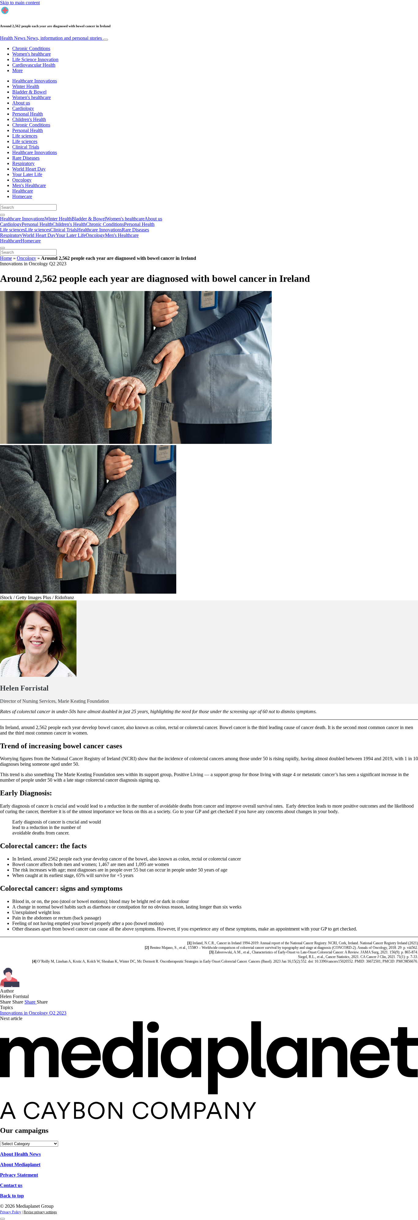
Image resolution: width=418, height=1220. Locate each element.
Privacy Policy (10, 1212)
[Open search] (2, 215)
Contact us (11, 1185)
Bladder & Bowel (29, 91)
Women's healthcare (31, 54)
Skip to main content (20, 2)
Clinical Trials (25, 146)
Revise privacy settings (40, 1212)
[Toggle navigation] (105, 40)
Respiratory (23, 163)
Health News (51, 38)
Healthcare (22, 191)
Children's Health (29, 119)
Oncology (22, 179)
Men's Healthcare (29, 185)
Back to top (12, 1195)
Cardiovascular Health (33, 65)
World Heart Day (29, 168)
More (17, 70)
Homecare (22, 196)
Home (6, 258)
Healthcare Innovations (34, 80)
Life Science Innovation (35, 59)
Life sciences (24, 135)
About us (21, 102)
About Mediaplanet (20, 1164)
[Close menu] (2, 248)
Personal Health (27, 113)
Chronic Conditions (31, 48)
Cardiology (23, 108)
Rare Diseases (25, 157)
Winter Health (25, 86)
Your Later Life (27, 174)
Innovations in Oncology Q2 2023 (33, 1012)
